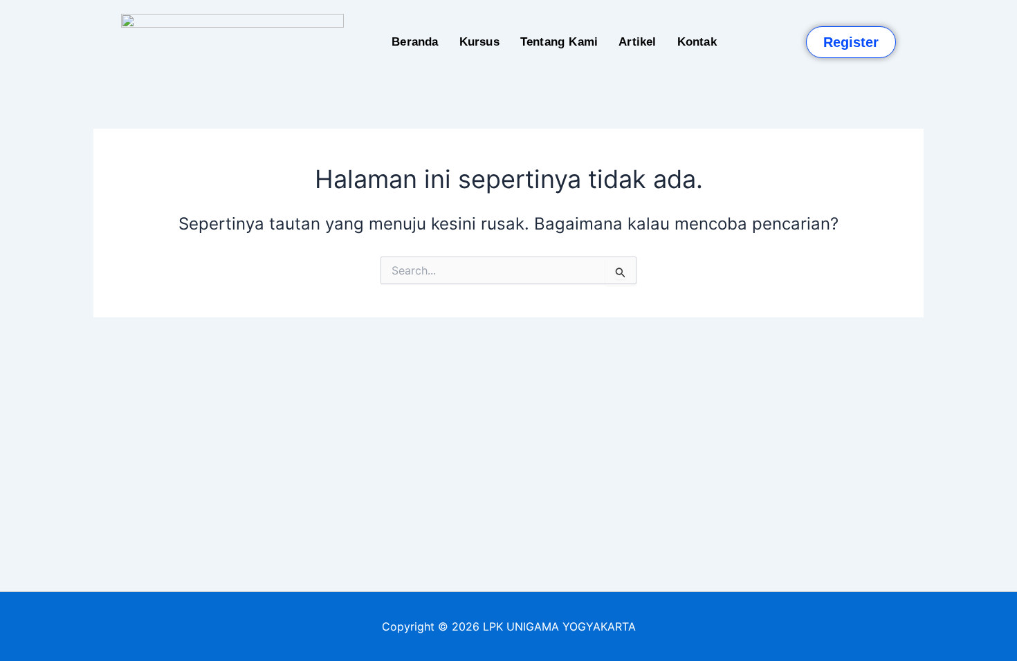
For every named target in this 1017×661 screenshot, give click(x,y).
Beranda (415, 41)
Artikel (637, 41)
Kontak (697, 41)
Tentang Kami (559, 41)
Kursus (479, 41)
